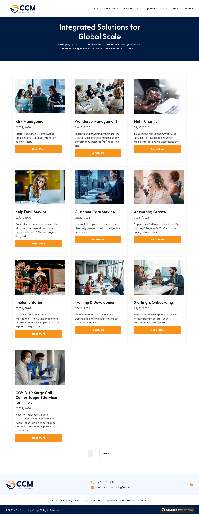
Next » (106, 453)
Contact (143, 500)
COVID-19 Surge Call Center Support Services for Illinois (36, 397)
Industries (95, 500)
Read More (47, 149)
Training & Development (96, 302)
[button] (191, 485)
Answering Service (150, 212)
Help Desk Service (30, 212)
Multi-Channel (146, 121)
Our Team (81, 500)
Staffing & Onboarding (153, 302)
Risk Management (31, 121)
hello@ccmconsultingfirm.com (114, 487)
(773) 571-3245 (106, 482)
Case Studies (127, 500)
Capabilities (110, 500)
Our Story (66, 500)
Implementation (29, 302)
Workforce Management (96, 121)
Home (54, 500)
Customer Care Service (95, 212)
